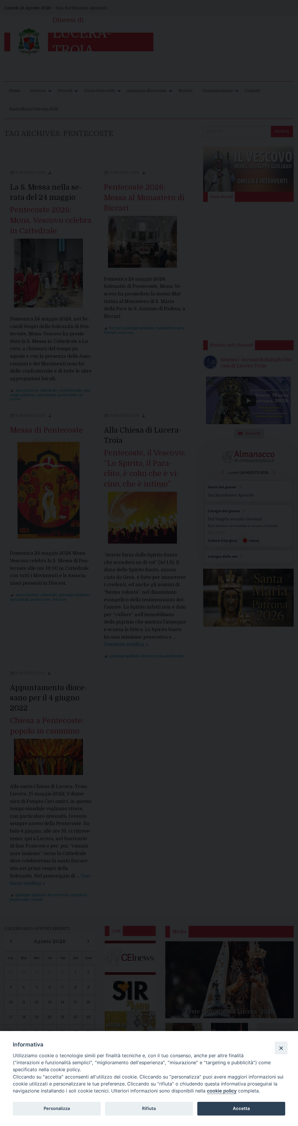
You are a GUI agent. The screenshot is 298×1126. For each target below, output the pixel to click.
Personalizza (57, 1108)
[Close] (281, 1048)
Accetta (241, 1108)
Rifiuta (149, 1108)
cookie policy (222, 1091)
